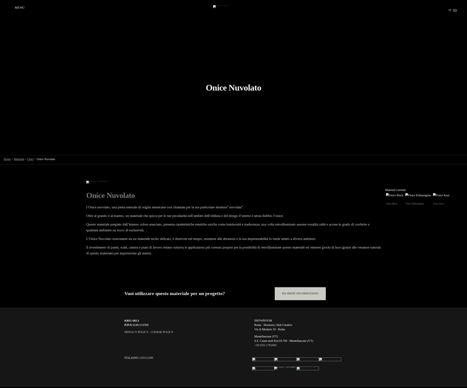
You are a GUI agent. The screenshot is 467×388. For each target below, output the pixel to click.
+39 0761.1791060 (265, 345)
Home (7, 159)
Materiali (19, 159)
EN (455, 10)
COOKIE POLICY (162, 332)
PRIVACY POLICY (136, 332)
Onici (30, 159)
